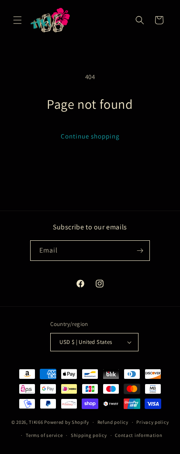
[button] (17, 20)
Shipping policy (89, 435)
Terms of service (44, 435)
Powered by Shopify (66, 422)
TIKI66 (36, 422)
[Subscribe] (139, 250)
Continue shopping (90, 136)
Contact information (138, 435)
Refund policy (112, 422)
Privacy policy (152, 422)
